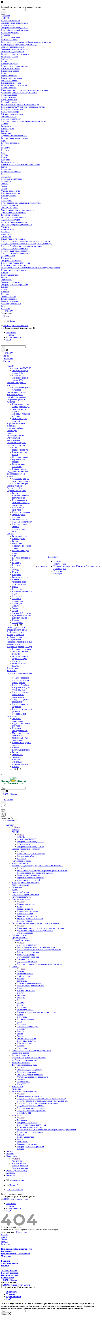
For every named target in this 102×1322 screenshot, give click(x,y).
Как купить (17, 1161)
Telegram (10, 335)
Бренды (4, 1242)
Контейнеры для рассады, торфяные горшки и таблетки (42, 870)
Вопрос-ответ (7, 1278)
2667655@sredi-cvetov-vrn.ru (15, 325)
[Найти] (3, 13)
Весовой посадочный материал (31, 854)
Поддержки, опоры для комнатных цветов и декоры (40, 928)
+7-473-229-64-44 (9, 311)
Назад (17, 827)
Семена (20, 971)
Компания (5, 1244)
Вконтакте (11, 332)
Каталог (15, 830)
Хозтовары (22, 1120)
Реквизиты (6, 1251)
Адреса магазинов (9, 1263)
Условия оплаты (9, 1270)
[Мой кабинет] (2, 797)
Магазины (6, 1256)
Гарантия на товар (10, 1275)
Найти (4, 1314)
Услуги (4, 1239)
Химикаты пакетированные (29, 1096)
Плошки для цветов (26, 904)
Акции (4, 1237)
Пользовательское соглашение (15, 1254)
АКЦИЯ (21, 837)
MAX (8, 340)
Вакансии (5, 1261)
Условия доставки (9, 1273)
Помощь (5, 1266)
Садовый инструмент (27, 945)
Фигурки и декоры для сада (29, 1070)
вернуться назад (8, 1232)
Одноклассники (13, 337)
